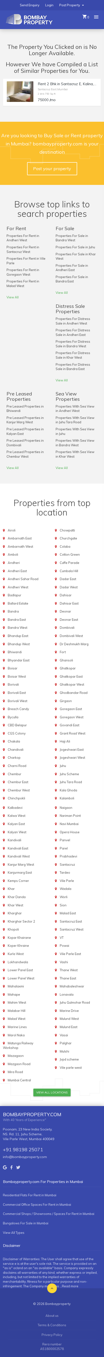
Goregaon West (71, 717)
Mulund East (68, 1027)
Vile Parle (67, 881)
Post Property (70, 5)
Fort (63, 652)
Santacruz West (71, 929)
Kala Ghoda (68, 790)
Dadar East (68, 579)
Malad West (16, 1019)
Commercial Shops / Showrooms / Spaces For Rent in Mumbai (48, 1214)
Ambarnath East (20, 538)
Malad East (68, 913)
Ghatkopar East (71, 676)
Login (49, 5)
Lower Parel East (20, 970)
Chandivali (15, 749)
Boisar (12, 668)
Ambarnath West (20, 546)
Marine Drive (69, 1011)
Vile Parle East (70, 954)
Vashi (64, 962)
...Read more (69, 1286)
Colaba (65, 546)
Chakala (14, 741)
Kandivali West (19, 856)
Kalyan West (17, 832)
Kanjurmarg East (20, 872)
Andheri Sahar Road (23, 579)
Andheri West (18, 587)
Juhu (63, 766)
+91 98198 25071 (23, 1149)
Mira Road (15, 1072)
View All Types (13, 1233)
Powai (64, 946)
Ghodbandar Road (74, 693)
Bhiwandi (15, 652)
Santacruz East (71, 921)
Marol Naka (16, 1035)
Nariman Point (70, 816)
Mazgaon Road (19, 1064)
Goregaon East (71, 709)
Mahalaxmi (16, 986)
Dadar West (69, 587)
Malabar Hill (16, 1011)
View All (13, 297)
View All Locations (52, 1092)
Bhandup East (18, 636)
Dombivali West (71, 636)
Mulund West (69, 1019)
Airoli (11, 530)
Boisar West (17, 676)
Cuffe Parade (69, 563)
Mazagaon (16, 1056)
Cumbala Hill (69, 571)
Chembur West (19, 790)
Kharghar (15, 913)
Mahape (14, 994)
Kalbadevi (15, 808)
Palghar (66, 1043)
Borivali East (17, 693)
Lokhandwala (18, 962)
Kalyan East (16, 824)
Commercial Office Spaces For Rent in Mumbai (37, 1204)
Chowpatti (67, 530)
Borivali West (17, 701)
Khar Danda (17, 897)
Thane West (69, 970)
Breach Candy (18, 709)
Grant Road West (72, 733)
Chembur (14, 774)
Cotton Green (70, 554)
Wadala (65, 889)
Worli (63, 897)
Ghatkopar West (72, 684)
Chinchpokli (16, 798)
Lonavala (67, 994)
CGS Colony (17, 733)
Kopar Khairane (19, 938)
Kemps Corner (18, 881)
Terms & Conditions (52, 1325)
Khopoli (13, 929)
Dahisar (66, 595)
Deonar (65, 611)
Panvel (65, 840)
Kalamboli (67, 798)
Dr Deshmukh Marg (74, 644)
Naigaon (66, 808)
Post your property (52, 168)
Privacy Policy (52, 1335)
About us (52, 1316)
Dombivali (67, 627)
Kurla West (16, 954)
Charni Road (17, 766)
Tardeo (65, 872)
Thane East (68, 978)
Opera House (70, 832)
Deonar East (69, 620)
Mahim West (17, 1002)
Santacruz (67, 864)
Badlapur (14, 595)
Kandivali (14, 840)
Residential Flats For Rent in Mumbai (29, 1195)
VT (62, 938)
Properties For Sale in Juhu (75, 247)
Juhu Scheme (69, 774)
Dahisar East (69, 603)
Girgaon (66, 701)
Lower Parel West (21, 978)
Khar (11, 889)
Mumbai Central (19, 1080)
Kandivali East (18, 848)
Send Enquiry (29, 5)
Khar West (15, 905)
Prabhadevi (68, 856)
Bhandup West (19, 644)
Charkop (14, 757)
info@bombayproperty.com (25, 1157)
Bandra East (17, 620)
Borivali (13, 684)
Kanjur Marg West (21, 864)
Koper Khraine (18, 946)
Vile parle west (71, 1067)
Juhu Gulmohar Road (75, 1002)
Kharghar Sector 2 (21, 921)
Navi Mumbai (69, 824)
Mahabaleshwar (72, 986)
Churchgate (68, 538)
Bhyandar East (19, 660)
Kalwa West (16, 816)
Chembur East (18, 782)
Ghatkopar (68, 668)
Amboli (13, 554)
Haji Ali (65, 741)
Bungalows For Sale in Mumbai (25, 1223)
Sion (63, 905)
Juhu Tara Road (71, 782)
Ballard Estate (18, 603)
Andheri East (17, 571)
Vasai (64, 1035)
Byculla (13, 717)
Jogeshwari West (72, 757)
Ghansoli (66, 660)
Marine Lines (17, 1027)
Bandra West (17, 627)
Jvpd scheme (69, 1059)
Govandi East (69, 725)
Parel (64, 848)
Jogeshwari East (72, 749)
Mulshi (64, 1051)
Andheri (14, 563)
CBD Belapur (17, 725)
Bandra (13, 611)
